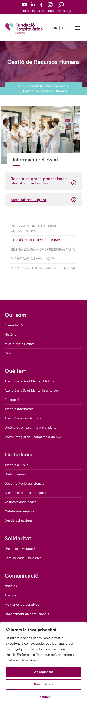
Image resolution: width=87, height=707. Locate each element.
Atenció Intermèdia (19, 409)
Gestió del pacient (18, 521)
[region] (43, 664)
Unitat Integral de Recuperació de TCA (33, 437)
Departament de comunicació (27, 614)
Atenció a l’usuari (17, 465)
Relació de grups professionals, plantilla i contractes (40, 181)
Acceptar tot (43, 672)
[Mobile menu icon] (77, 28)
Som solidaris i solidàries (23, 558)
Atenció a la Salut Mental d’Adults (29, 381)
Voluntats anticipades (20, 502)
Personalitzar (43, 684)
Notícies (11, 586)
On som (10, 353)
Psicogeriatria (15, 400)
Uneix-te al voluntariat (21, 549)
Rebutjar (43, 697)
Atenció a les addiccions (23, 418)
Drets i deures (15, 474)
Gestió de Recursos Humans (36, 240)
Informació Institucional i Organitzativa (35, 228)
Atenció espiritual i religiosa (25, 493)
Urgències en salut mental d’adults (30, 428)
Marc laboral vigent (28, 200)
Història (10, 335)
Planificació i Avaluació (32, 259)
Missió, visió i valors (20, 344)
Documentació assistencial (25, 483)
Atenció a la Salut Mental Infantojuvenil (33, 390)
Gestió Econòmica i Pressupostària (43, 249)
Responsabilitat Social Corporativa (43, 268)
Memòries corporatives (22, 605)
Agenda (10, 595)
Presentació (14, 325)
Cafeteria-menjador (19, 511)
